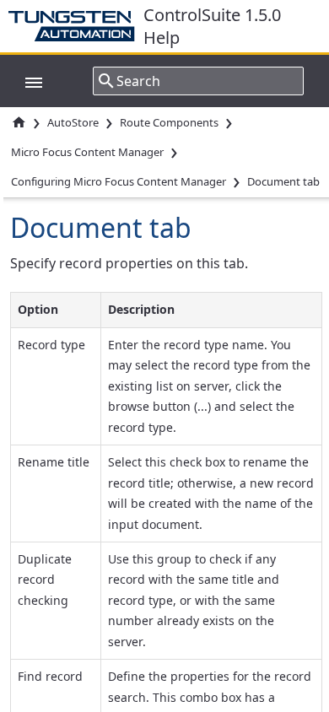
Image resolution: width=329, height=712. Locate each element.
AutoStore (73, 122)
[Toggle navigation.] (25, 81)
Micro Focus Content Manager (87, 151)
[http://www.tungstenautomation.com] (75, 26)
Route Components (169, 122)
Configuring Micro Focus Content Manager (118, 181)
